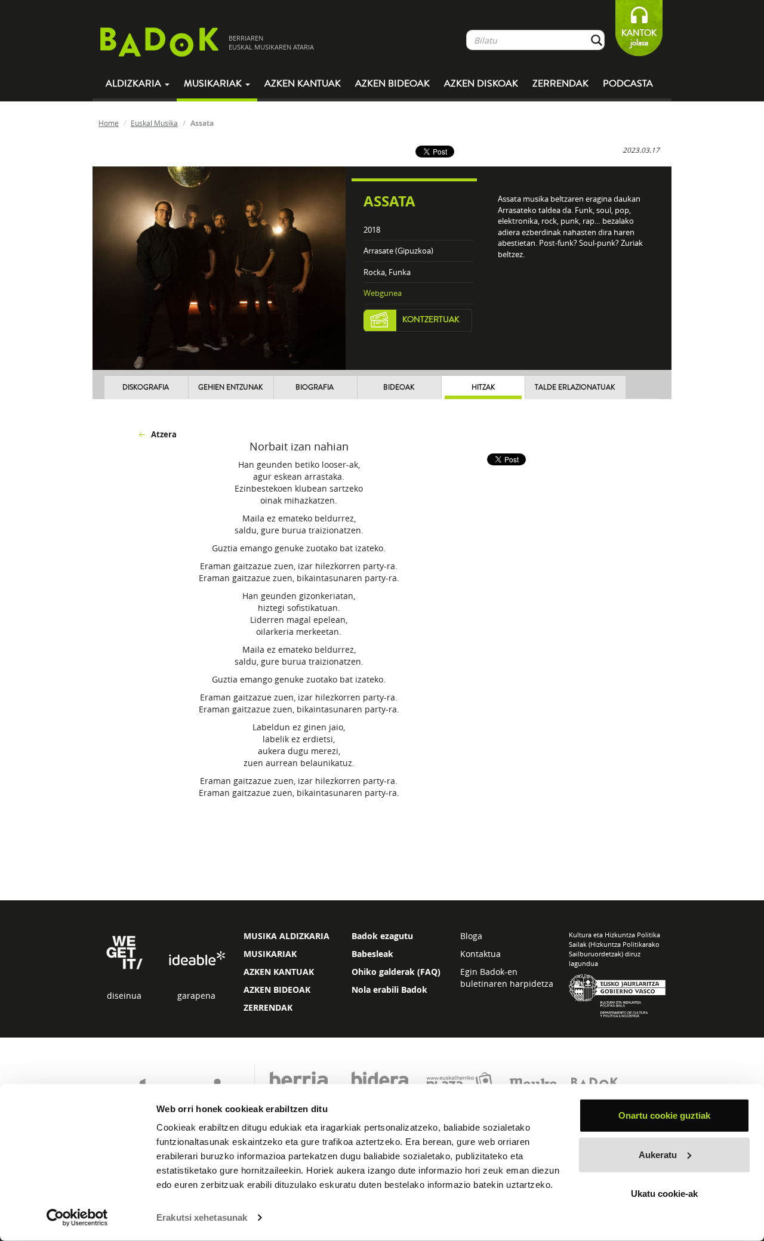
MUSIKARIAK (270, 953)
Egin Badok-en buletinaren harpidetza (506, 977)
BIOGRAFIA (314, 387)
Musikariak (214, 83)
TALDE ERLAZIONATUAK (575, 387)
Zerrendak (560, 83)
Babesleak (372, 953)
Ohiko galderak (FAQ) (396, 971)
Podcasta (628, 83)
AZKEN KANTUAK (279, 971)
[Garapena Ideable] (196, 959)
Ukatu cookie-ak (664, 1193)
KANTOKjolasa (639, 38)
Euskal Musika (154, 123)
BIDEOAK (398, 387)
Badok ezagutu (382, 935)
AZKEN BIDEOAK (277, 989)
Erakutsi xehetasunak (201, 1217)
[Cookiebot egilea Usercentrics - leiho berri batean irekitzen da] (77, 1218)
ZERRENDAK (268, 1007)
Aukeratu (658, 1154)
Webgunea (382, 293)
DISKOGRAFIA (145, 387)
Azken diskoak (481, 83)
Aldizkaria (135, 83)
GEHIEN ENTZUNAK (230, 387)
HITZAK (483, 387)
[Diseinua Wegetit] (124, 951)
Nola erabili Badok (389, 989)
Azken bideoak (392, 83)
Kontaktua (480, 953)
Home (108, 123)
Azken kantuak (302, 83)
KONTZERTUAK (431, 320)
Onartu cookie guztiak (664, 1115)
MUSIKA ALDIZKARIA (286, 935)
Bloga (471, 935)
